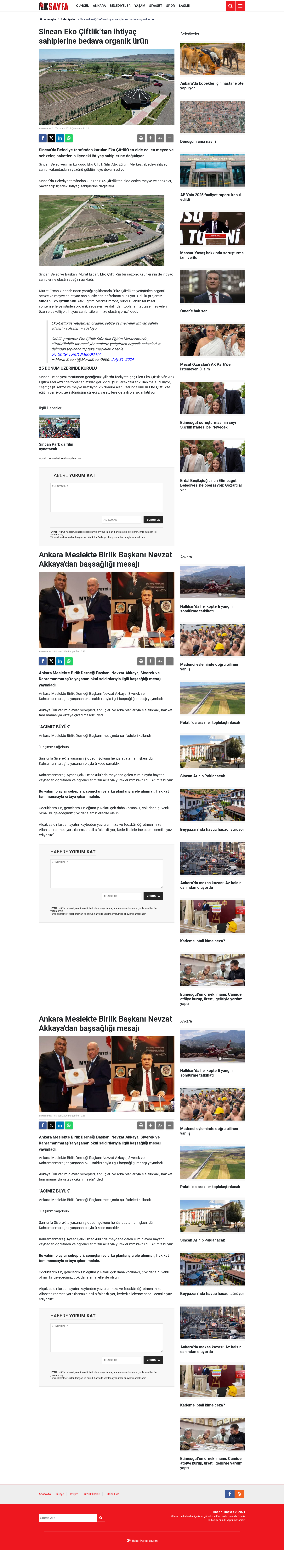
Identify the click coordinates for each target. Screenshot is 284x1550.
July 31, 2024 (122, 359)
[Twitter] (51, 138)
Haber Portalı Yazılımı (145, 1540)
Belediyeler (120, 6)
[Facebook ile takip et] (230, 1494)
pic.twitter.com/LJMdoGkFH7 (75, 354)
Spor (170, 6)
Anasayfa (49, 19)
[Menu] (240, 6)
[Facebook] (43, 138)
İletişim (74, 1494)
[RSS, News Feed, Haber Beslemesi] (239, 1494)
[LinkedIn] (60, 138)
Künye (60, 1494)
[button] (151, 138)
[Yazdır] (141, 138)
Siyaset (155, 6)
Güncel (82, 6)
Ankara (99, 6)
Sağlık (184, 6)
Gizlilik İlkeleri (92, 1494)
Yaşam (139, 6)
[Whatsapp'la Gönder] (69, 138)
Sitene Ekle (112, 1494)
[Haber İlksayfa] (53, 5)
